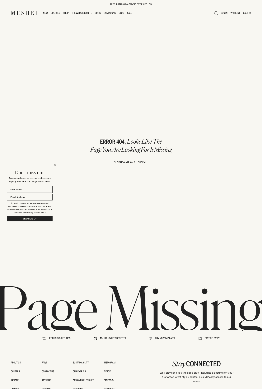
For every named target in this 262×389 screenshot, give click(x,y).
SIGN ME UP (29, 218)
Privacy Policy (33, 212)
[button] (45, 13)
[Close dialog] (55, 165)
